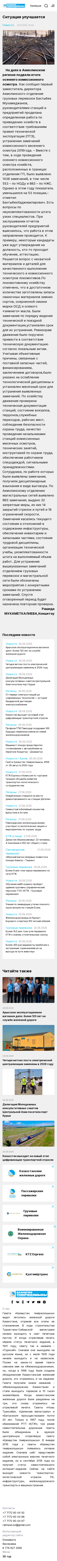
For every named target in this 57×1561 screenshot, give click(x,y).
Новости (8, 25)
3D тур (7, 1556)
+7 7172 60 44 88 (14, 1516)
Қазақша (35, 5)
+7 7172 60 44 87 (14, 1520)
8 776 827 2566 (12, 1548)
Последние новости (19, 635)
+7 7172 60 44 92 (13, 1512)
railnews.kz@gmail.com (16, 1525)
